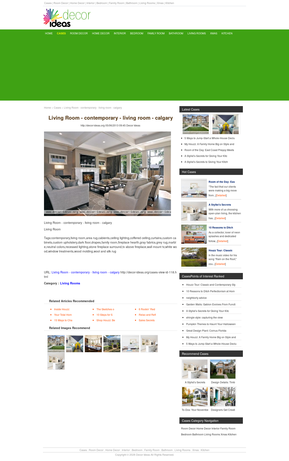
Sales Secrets (147, 320)
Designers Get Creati (223, 409)
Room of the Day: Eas (222, 182)
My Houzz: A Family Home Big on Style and (209, 144)
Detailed (221, 195)
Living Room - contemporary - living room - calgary (86, 272)
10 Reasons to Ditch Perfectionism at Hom (210, 291)
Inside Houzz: (62, 309)
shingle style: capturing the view (204, 317)
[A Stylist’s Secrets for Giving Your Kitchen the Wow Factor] (194, 220)
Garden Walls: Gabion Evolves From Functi (210, 304)
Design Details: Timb (223, 382)
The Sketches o (105, 309)
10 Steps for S (104, 314)
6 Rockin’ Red (147, 309)
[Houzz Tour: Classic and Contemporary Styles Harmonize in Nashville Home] (194, 265)
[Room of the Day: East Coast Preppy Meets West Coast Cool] (194, 197)
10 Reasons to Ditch (221, 227)
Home (49, 33)
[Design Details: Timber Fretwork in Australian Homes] (222, 377)
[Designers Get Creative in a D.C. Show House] (222, 405)
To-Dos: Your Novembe (195, 409)
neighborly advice (196, 297)
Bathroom (131, 3)
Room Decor (61, 3)
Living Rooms (147, 3)
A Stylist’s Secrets (220, 204)
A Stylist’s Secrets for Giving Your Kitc (205, 156)
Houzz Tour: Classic (221, 250)
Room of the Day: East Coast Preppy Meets (209, 150)
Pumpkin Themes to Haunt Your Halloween (211, 324)
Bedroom (101, 3)
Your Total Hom (63, 314)
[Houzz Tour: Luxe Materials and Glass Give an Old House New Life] (195, 133)
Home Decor (77, 3)
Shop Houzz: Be (105, 320)
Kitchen (169, 3)
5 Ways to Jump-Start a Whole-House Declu (209, 138)
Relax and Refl (147, 314)
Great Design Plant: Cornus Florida (206, 330)
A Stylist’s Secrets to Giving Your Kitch (206, 161)
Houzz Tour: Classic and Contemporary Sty (210, 284)
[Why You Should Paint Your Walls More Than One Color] (225, 133)
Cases (48, 3)
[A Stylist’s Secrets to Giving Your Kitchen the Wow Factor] (195, 377)
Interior (91, 3)
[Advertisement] (144, 68)
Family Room (116, 3)
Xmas (160, 3)
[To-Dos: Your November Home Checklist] (195, 405)
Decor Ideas (133, 125)
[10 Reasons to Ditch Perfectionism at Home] (194, 243)
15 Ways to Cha (63, 320)
